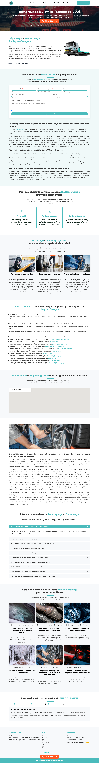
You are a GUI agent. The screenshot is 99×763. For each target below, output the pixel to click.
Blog (68, 3)
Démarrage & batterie (73, 625)
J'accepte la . (23, 111)
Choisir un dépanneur (46, 667)
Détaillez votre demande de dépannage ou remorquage (26, 100)
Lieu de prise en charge (17, 94)
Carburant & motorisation (45, 625)
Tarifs (44, 3)
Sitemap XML (46, 752)
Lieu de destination (55, 94)
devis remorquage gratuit (40, 79)
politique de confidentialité (26, 111)
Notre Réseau (58, 3)
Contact (73, 3)
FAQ (64, 3)
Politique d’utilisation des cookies (76, 737)
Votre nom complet (16, 89)
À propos (50, 3)
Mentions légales (71, 735)
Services (38, 3)
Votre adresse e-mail (68, 89)
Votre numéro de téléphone (44, 89)
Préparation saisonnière (18, 667)
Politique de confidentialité (74, 739)
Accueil (32, 3)
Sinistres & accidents (18, 625)
